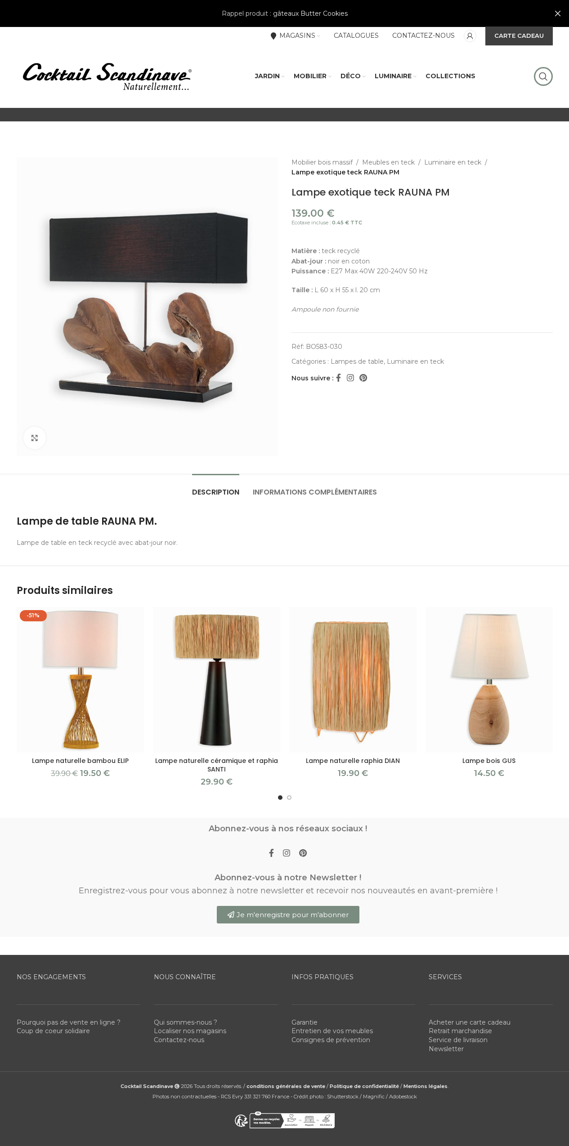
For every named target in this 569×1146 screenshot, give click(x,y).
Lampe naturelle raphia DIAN (353, 760)
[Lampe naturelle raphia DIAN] (353, 679)
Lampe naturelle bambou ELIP (80, 760)
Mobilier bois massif (322, 162)
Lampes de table (357, 361)
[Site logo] (107, 76)
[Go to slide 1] (280, 797)
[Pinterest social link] (363, 378)
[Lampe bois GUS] (489, 679)
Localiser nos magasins (190, 1031)
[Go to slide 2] (289, 797)
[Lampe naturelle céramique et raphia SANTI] (216, 679)
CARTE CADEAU (519, 35)
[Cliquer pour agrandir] (34, 438)
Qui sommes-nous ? (185, 1022)
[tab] (215, 487)
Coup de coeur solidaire (53, 1031)
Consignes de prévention (330, 1040)
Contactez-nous (179, 1040)
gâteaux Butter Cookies (310, 13)
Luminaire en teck (452, 162)
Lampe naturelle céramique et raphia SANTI (216, 765)
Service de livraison (458, 1040)
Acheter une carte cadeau (470, 1022)
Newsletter (446, 1049)
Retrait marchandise (460, 1031)
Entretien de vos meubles (332, 1031)
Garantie (304, 1022)
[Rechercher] (543, 76)
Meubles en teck (388, 162)
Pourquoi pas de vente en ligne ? (69, 1022)
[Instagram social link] (350, 378)
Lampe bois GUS (488, 760)
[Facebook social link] (338, 378)
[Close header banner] (558, 13)
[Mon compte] (470, 36)
